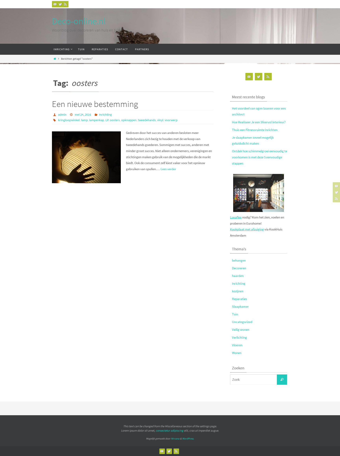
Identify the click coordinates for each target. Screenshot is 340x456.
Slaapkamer (240, 306)
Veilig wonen (240, 329)
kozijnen (237, 291)
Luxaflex (236, 217)
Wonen (236, 353)
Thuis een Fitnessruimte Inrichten (254, 130)
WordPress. (188, 438)
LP (107, 120)
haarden (238, 276)
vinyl (160, 120)
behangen (239, 260)
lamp (84, 120)
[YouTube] (55, 4)
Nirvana (175, 438)
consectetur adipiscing (169, 430)
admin (62, 114)
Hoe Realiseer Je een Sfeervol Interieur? (258, 122)
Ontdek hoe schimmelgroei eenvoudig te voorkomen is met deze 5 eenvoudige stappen (259, 157)
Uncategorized (242, 322)
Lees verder (168, 169)
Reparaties (239, 299)
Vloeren (237, 345)
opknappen (129, 120)
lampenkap (96, 120)
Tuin (235, 314)
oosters (115, 120)
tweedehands (147, 120)
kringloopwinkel (69, 120)
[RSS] (65, 4)
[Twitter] (60, 4)
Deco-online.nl (78, 21)
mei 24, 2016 (83, 114)
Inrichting (105, 114)
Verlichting (239, 337)
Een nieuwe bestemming (95, 103)
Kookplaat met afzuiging (247, 229)
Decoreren (239, 268)
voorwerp (171, 120)
